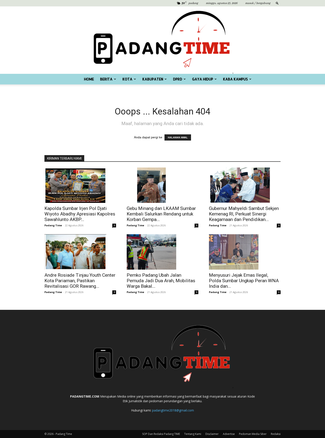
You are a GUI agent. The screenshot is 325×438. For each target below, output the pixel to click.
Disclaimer (212, 434)
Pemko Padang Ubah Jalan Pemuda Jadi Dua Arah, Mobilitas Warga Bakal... (161, 280)
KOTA (127, 79)
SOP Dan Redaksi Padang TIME (161, 434)
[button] (277, 3)
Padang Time (53, 225)
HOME (89, 79)
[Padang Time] (162, 40)
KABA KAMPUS (235, 79)
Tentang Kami (192, 434)
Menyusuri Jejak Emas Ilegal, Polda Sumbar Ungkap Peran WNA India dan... (244, 280)
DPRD (177, 79)
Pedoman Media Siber (253, 434)
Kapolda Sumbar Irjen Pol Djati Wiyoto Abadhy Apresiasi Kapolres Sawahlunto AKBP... (79, 214)
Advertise (229, 434)
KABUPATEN (152, 79)
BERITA (106, 79)
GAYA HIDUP (202, 79)
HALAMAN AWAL (178, 137)
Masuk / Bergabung (257, 3)
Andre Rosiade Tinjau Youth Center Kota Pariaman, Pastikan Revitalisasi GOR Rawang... (79, 280)
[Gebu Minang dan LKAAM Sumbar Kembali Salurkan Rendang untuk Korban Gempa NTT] (162, 185)
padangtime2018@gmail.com (173, 410)
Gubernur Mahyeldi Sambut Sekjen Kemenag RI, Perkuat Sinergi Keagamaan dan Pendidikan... (244, 214)
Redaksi (276, 434)
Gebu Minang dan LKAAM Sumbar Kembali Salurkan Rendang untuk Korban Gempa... (161, 214)
